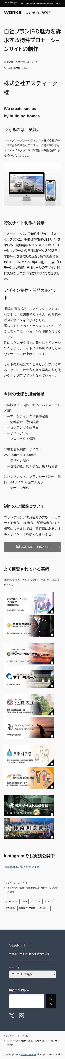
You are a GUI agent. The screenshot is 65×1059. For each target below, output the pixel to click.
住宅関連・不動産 (27, 908)
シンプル (35, 902)
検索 (51, 1001)
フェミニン (49, 902)
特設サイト (44, 908)
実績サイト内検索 (19, 990)
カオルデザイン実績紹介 (38, 12)
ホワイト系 (10, 908)
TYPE (24, 902)
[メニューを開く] (59, 13)
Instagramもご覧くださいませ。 (23, 866)
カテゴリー (15, 968)
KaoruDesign (28, 1054)
